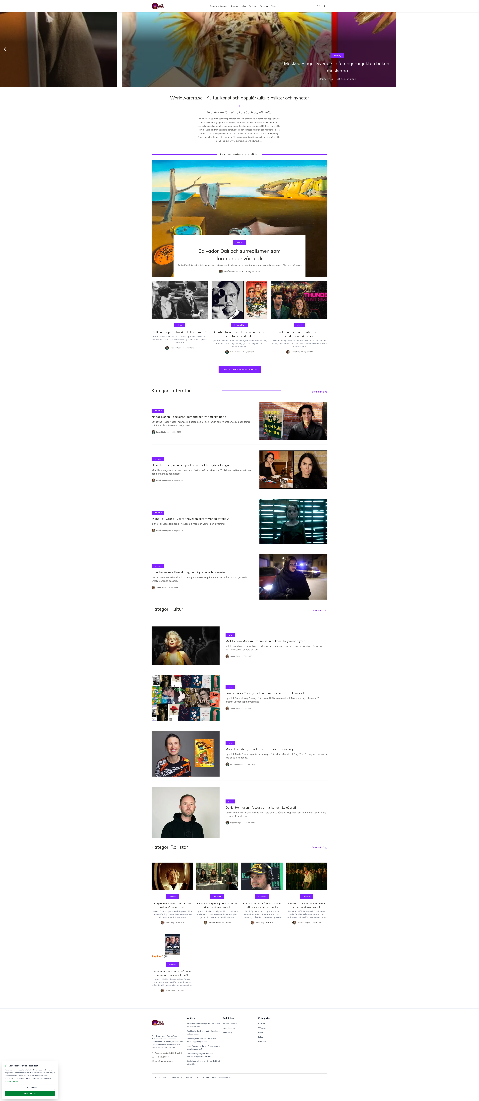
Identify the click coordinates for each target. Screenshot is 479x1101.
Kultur (243, 6)
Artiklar (191, 1018)
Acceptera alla (30, 1093)
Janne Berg (227, 1032)
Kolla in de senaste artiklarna (240, 369)
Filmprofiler (239, 325)
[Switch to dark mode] (325, 6)
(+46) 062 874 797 (162, 1057)
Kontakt (189, 1077)
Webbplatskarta (225, 1077)
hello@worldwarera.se (164, 1061)
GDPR (197, 1077)
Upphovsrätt (164, 1077)
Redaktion (228, 1018)
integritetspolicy (11, 1081)
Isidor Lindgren (229, 1028)
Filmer (274, 6)
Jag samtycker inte (29, 1087)
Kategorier (264, 1018)
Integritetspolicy (177, 1077)
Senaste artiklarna (218, 6)
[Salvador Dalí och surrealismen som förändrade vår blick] (239, 218)
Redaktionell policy (209, 1077)
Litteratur (234, 6)
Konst (239, 242)
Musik (239, 55)
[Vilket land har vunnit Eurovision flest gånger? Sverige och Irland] (239, 49)
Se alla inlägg (319, 391)
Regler (154, 1077)
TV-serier (263, 6)
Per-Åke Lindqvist (230, 1023)
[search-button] (318, 6)
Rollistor (252, 6)
